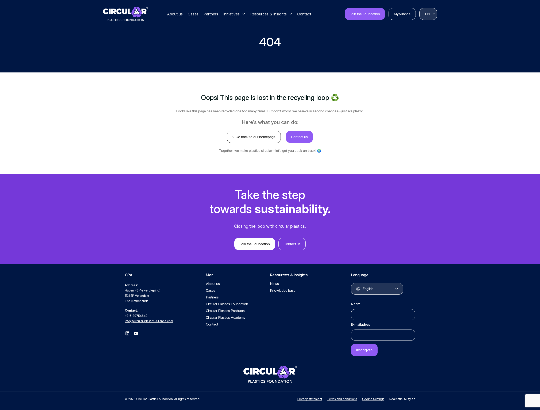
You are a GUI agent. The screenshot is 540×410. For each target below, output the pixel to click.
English (427, 14)
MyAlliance (402, 14)
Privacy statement (309, 399)
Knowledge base (283, 290)
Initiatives (231, 14)
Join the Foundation (365, 14)
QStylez (409, 399)
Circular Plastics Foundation (227, 304)
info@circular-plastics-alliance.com (149, 321)
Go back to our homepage (255, 137)
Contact (304, 14)
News (274, 284)
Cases (193, 14)
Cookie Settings (373, 399)
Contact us (299, 137)
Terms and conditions (342, 399)
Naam (355, 304)
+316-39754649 (136, 315)
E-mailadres (360, 324)
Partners (211, 14)
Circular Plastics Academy (226, 317)
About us (175, 14)
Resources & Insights (268, 14)
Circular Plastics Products (225, 311)
